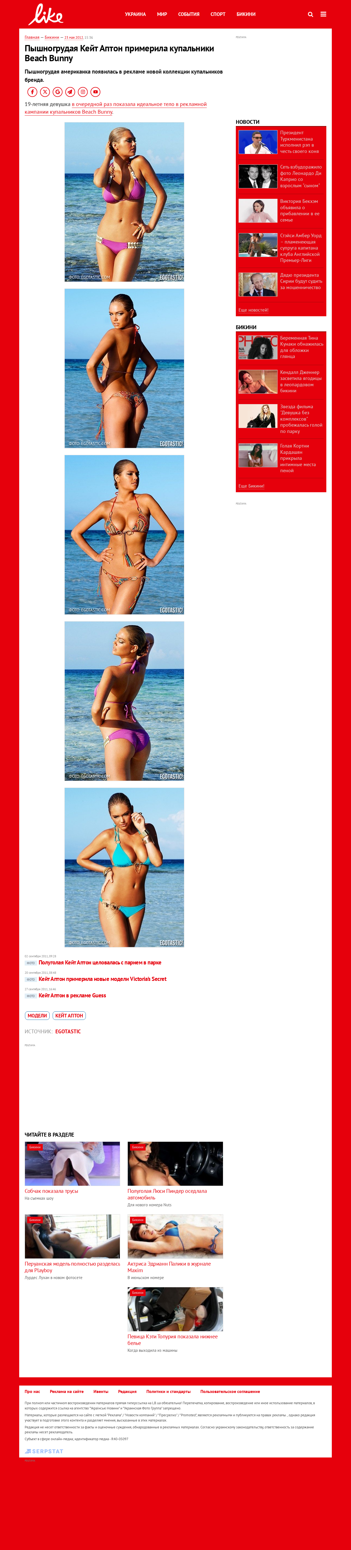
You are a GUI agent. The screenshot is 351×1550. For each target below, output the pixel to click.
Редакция (127, 1391)
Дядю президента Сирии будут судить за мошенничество (301, 281)
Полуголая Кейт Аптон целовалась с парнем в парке (94, 962)
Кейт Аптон (69, 1015)
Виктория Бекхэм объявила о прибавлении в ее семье (299, 210)
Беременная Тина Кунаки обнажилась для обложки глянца (301, 347)
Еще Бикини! (251, 486)
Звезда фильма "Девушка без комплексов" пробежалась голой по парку (301, 418)
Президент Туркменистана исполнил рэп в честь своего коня (299, 141)
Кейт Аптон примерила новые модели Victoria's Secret (96, 979)
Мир (162, 14)
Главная (32, 37)
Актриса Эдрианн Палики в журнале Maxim (169, 1267)
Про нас (32, 1391)
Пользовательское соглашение (230, 1391)
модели (37, 1015)
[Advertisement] (124, 1086)
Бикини (246, 14)
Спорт (218, 14)
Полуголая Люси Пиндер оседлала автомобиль (167, 1194)
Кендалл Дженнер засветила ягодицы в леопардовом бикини (301, 381)
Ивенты (101, 1391)
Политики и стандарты (168, 1391)
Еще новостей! (253, 310)
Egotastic (68, 1031)
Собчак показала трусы (51, 1190)
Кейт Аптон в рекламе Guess (66, 995)
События (188, 14)
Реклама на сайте (67, 1391)
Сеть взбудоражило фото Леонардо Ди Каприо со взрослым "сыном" (301, 176)
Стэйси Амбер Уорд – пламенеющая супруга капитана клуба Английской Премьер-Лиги (301, 247)
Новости (247, 121)
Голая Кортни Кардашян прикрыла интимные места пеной (298, 458)
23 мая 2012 (73, 37)
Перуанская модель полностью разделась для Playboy (72, 1267)
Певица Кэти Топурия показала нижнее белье (172, 1340)
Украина (135, 14)
